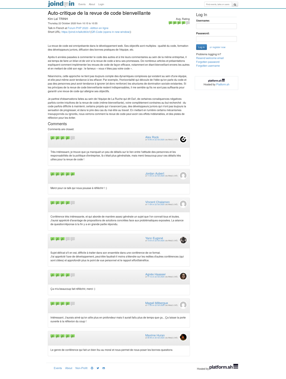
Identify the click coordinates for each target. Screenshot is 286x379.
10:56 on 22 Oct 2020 (155, 139)
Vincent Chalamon (157, 202)
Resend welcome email (210, 58)
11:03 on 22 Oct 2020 (155, 175)
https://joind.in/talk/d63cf (76, 32)
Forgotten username (208, 65)
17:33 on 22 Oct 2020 (155, 305)
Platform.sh (222, 84)
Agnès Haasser (155, 274)
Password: (203, 33)
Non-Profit (81, 368)
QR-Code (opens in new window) (110, 32)
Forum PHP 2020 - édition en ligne (88, 28)
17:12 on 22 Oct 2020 (155, 276)
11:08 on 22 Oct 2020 (155, 204)
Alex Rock (152, 137)
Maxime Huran (155, 335)
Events (82, 4)
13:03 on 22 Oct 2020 (155, 240)
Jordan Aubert (154, 173)
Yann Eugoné (154, 238)
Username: (203, 20)
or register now (217, 47)
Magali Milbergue (156, 303)
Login (101, 4)
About (92, 4)
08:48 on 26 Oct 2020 (155, 337)
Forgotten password (207, 62)
